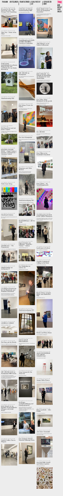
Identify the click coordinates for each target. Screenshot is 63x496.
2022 (31, 241)
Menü (58, 5)
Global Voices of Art (35, 3)
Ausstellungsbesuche (4, 7)
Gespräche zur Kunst (47, 3)
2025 (14, 7)
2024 (31, 38)
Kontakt (59, 7)
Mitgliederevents (10, 7)
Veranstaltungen (24, 2)
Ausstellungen (14, 2)
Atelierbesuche (3, 125)
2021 (49, 351)
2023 (31, 103)
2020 (31, 437)
